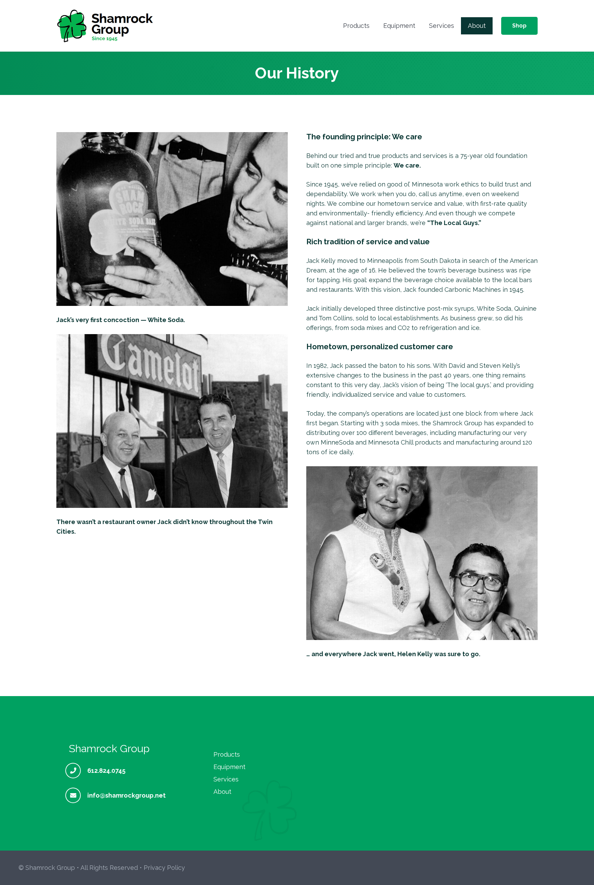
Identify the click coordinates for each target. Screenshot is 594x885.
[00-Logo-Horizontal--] (105, 26)
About (222, 791)
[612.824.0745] (76, 770)
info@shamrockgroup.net (126, 795)
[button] (373, 25)
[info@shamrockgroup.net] (76, 795)
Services (226, 779)
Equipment (229, 766)
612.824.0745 (106, 770)
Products (226, 754)
